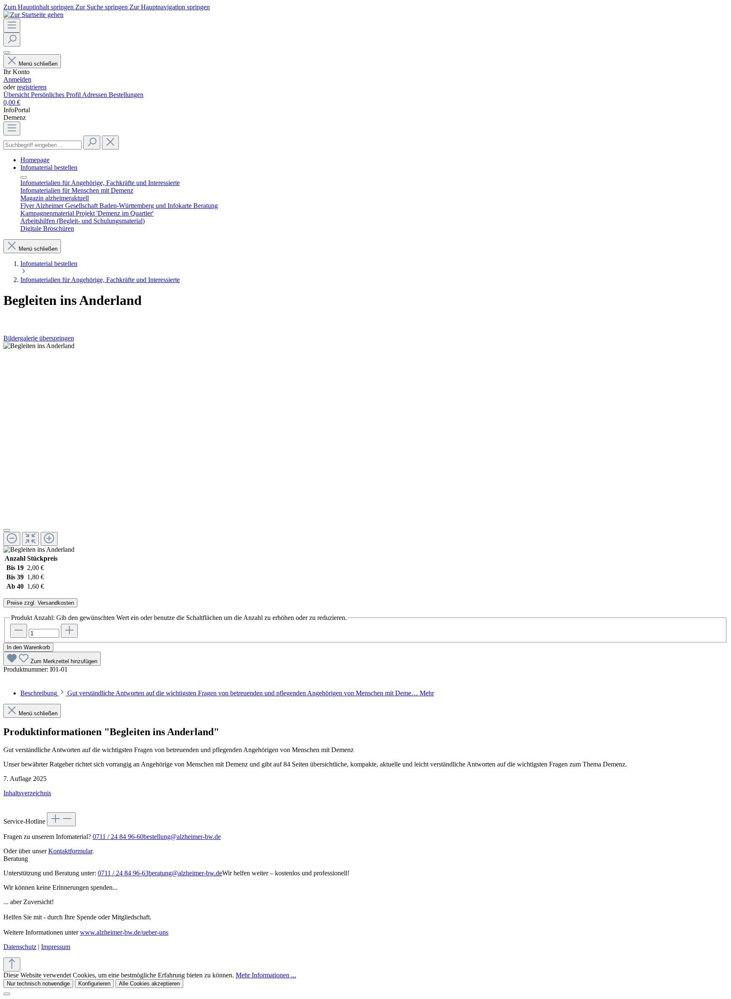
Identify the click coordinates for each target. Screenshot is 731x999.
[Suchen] (11, 40)
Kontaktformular (70, 851)
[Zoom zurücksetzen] (30, 539)
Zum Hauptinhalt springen (39, 7)
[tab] (227, 693)
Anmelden (17, 79)
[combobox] (42, 145)
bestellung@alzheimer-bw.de (182, 836)
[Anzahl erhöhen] (69, 631)
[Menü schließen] (23, 177)
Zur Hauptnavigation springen (169, 7)
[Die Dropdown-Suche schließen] (110, 142)
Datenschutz (19, 946)
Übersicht (17, 94)
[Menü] (11, 26)
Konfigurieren (94, 983)
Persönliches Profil (56, 94)
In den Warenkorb (28, 647)
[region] (365, 447)
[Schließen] (6, 530)
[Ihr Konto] (6, 52)
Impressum (55, 946)
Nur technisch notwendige (38, 983)
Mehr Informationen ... (266, 975)
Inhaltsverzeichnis (27, 793)
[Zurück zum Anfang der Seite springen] (11, 964)
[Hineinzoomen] (49, 539)
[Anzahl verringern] (18, 631)
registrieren (32, 87)
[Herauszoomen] (11, 539)
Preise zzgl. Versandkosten (40, 603)
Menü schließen (38, 64)
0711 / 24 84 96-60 (118, 836)
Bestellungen (126, 94)
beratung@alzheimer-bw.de (185, 873)
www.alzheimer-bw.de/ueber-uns (124, 932)
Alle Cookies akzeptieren (149, 983)
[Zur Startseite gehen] (33, 14)
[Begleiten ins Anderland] (38, 346)
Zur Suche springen (102, 7)
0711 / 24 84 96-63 (123, 873)
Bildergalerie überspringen (38, 338)
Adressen (95, 94)
